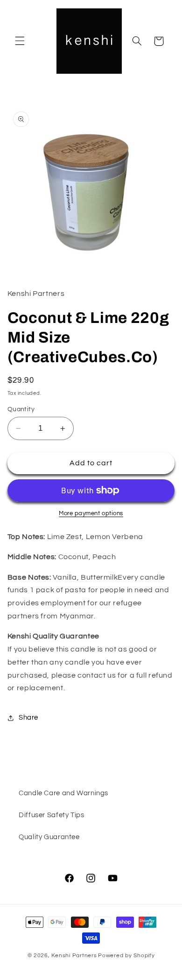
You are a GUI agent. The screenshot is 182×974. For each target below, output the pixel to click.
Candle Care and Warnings (63, 793)
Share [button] (28, 717)
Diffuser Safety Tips (51, 815)
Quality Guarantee (49, 837)
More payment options (91, 514)
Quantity (21, 409)
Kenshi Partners (74, 955)
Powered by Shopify (126, 955)
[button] (19, 41)
